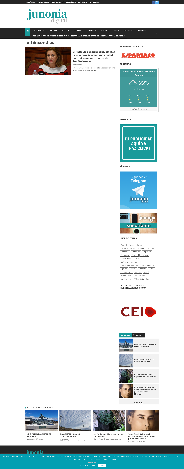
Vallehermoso (126, 279)
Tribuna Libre (126, 276)
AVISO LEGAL (94, 2)
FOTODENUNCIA (57, 2)
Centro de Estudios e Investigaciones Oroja (75, 441)
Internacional (126, 259)
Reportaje (142, 269)
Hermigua (144, 255)
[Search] (156, 33)
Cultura (91, 31)
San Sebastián (126, 272)
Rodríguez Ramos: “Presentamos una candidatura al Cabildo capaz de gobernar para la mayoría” (79, 36)
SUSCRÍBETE (71, 2)
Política (65, 31)
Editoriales (136, 252)
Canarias (53, 31)
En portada (147, 252)
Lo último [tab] (125, 335)
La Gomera (38, 31)
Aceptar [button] (102, 465)
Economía (78, 31)
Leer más (92, 462)
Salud (116, 31)
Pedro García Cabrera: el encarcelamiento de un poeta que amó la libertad (141, 436)
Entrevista (125, 255)
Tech (145, 272)
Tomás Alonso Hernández (113, 439)
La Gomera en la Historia (130, 262)
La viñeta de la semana (129, 265)
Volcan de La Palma (141, 279)
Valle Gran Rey (139, 276)
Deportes (128, 31)
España (134, 255)
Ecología (105, 31)
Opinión (140, 31)
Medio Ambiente (148, 265)
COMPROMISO (43, 2)
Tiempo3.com (142, 109)
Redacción (88, 65)
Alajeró (131, 245)
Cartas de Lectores (128, 248)
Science (138, 272)
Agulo (123, 245)
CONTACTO (82, 2)
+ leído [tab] (138, 335)
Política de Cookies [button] (87, 465)
